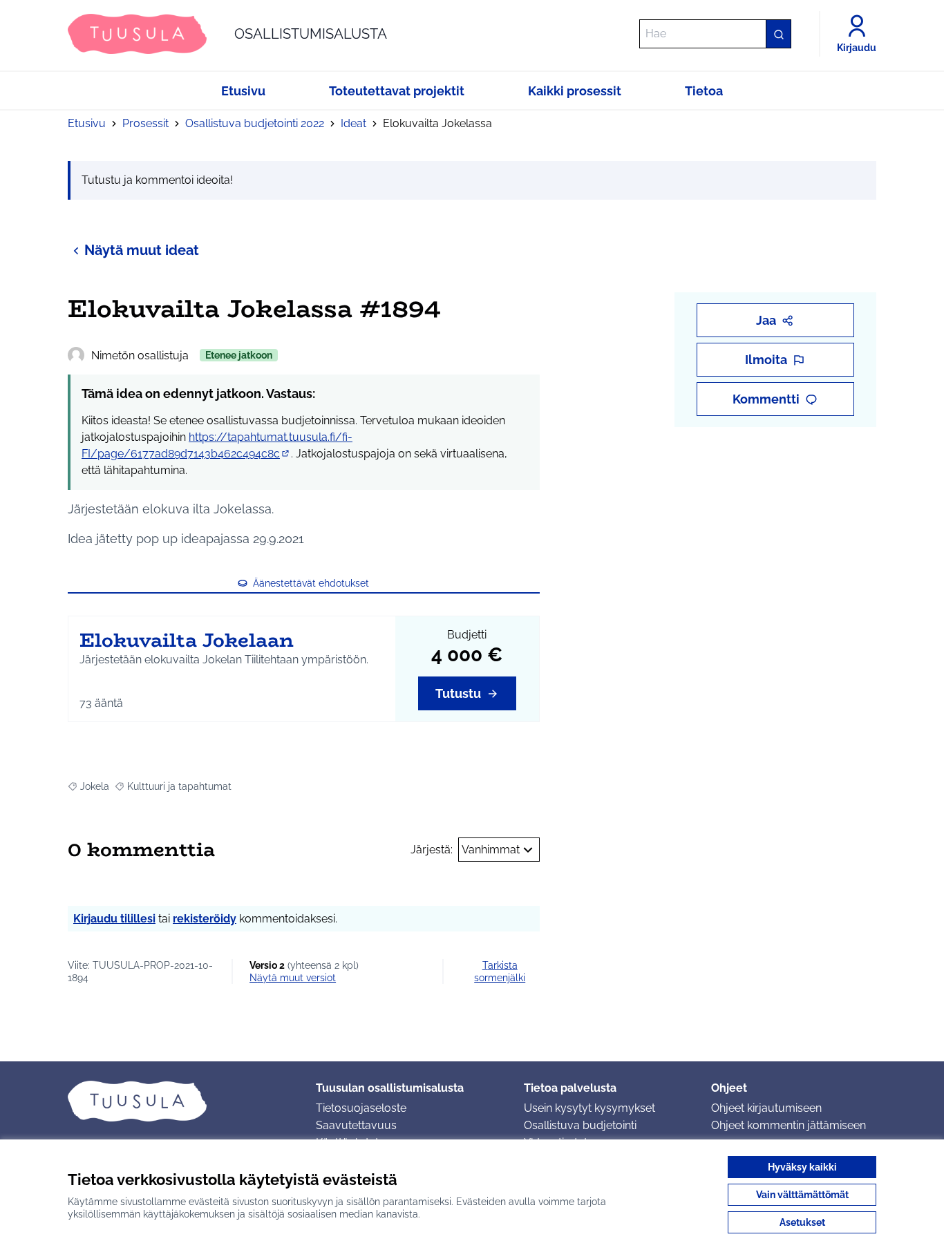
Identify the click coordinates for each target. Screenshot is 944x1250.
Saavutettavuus (356, 1125)
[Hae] (778, 34)
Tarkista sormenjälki (499, 971)
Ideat (353, 123)
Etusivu (87, 123)
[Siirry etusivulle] (181, 1101)
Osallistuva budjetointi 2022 (254, 123)
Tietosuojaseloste (361, 1108)
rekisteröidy (204, 918)
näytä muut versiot (292, 977)
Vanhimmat (491, 849)
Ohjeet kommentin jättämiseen (788, 1125)
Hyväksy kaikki (802, 1167)
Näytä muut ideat (141, 250)
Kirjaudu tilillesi (114, 918)
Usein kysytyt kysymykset (589, 1108)
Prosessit (145, 123)
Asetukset (802, 1222)
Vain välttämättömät (802, 1194)
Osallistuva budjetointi (580, 1125)
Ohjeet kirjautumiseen (766, 1108)
